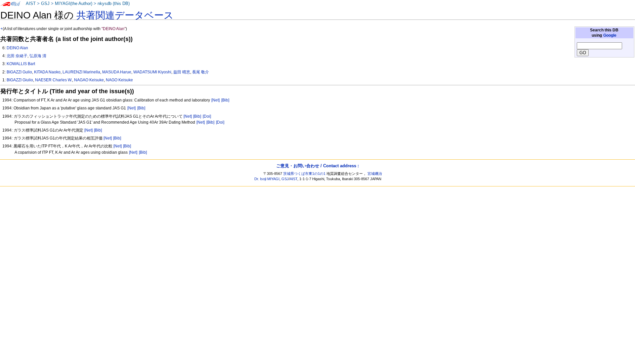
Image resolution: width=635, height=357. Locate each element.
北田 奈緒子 (17, 56)
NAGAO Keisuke (89, 80)
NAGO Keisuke (119, 80)
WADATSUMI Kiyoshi (152, 72)
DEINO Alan (17, 48)
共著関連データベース (125, 15)
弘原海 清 (37, 56)
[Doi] (207, 116)
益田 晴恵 (181, 72)
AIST (31, 3)
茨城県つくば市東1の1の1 (304, 174)
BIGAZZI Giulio (20, 80)
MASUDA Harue (116, 72)
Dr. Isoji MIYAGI (266, 179)
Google (609, 35)
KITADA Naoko (47, 72)
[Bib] (225, 100)
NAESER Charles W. (53, 80)
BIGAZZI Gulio (19, 72)
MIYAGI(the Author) (73, 3)
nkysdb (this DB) (114, 3)
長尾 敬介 (200, 72)
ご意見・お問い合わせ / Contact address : (317, 165)
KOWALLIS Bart (21, 63)
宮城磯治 (374, 174)
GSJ (45, 3)
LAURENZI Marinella (81, 72)
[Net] (215, 100)
